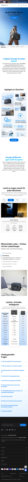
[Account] (21, 5)
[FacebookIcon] (7, 430)
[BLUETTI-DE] (4, 5)
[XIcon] (4, 430)
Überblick (13, 46)
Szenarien (17, 46)
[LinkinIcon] (12, 430)
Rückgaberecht (13, 473)
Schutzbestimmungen (5, 476)
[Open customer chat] (25, 470)
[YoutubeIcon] (10, 430)
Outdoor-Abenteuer (4, 200)
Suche (2, 473)
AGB (11, 476)
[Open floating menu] (25, 467)
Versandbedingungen (23, 473)
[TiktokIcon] (15, 430)
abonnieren (23, 425)
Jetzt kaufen (14, 17)
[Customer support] (19, 5)
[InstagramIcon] (2, 430)
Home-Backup (10, 200)
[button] (14, 217)
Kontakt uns (21, 476)
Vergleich (22, 46)
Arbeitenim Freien (17, 200)
